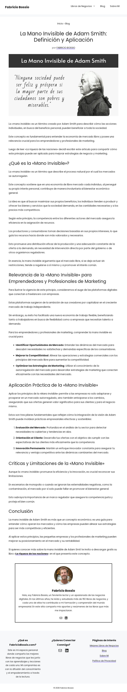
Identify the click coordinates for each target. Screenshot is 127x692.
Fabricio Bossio (17, 7)
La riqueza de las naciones (32, 553)
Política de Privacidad (104, 660)
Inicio (60, 23)
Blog (102, 6)
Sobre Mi (115, 6)
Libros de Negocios (81, 6)
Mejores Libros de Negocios (104, 645)
